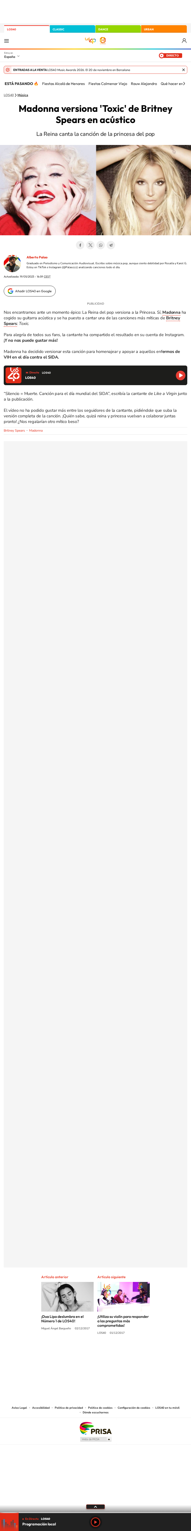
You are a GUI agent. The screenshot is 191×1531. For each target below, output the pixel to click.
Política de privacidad (69, 1408)
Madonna (36, 430)
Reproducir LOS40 (180, 375)
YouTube (86, 1350)
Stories (123, 1350)
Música (22, 95)
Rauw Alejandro (144, 83)
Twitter (90, 245)
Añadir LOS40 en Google (33, 291)
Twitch (114, 1350)
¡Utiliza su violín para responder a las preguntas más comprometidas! (123, 1321)
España (9, 57)
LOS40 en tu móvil (167, 1408)
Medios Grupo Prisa (95, 1439)
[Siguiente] (184, 83)
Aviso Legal (19, 1408)
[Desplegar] (95, 1506)
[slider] (95, 1512)
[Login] (185, 41)
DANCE (103, 29)
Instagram (67, 1350)
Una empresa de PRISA (95, 1428)
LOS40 (11, 29)
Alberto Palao (37, 257)
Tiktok (77, 1350)
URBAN (149, 29)
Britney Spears (14, 430)
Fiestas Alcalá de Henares (63, 83)
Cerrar (183, 70)
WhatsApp (100, 245)
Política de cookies (100, 1408)
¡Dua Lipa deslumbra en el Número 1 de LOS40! (62, 1318)
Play (95, 1522)
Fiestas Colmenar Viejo (108, 83)
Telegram (111, 245)
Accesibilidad (41, 1408)
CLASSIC (58, 29)
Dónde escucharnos (96, 1412)
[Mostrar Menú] (6, 40)
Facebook (80, 245)
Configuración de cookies (134, 1408)
